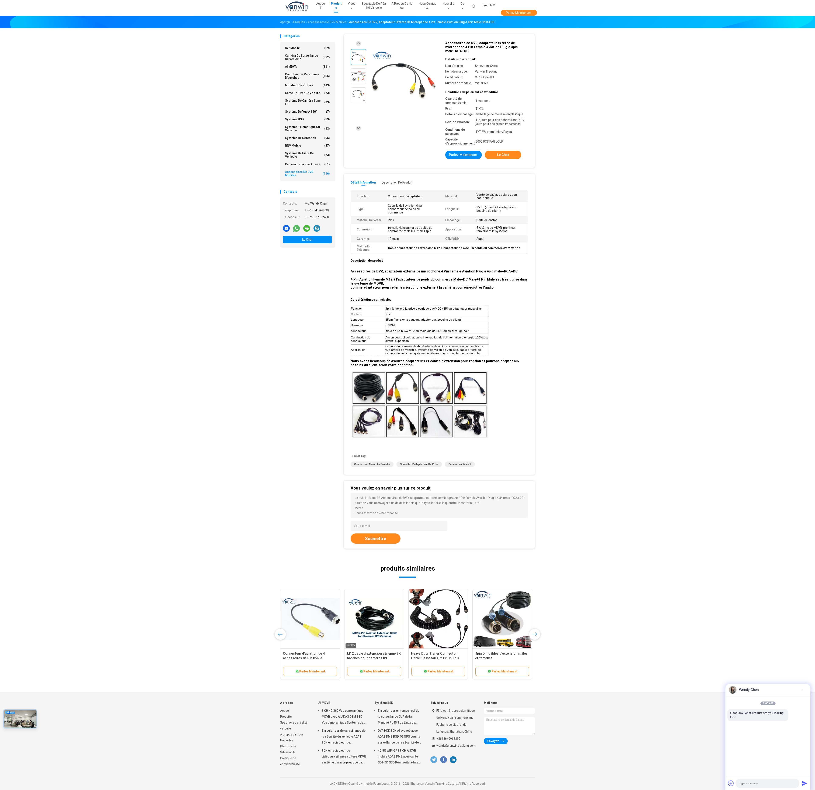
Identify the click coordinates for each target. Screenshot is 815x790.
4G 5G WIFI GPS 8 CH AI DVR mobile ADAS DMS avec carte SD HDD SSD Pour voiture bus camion (398, 757)
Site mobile (287, 752)
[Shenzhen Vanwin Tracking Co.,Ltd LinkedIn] (453, 759)
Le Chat (307, 239)
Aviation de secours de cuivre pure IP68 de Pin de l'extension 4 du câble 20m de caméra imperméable (309, 658)
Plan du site (288, 746)
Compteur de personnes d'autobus (307, 76)
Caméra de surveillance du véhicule (307, 57)
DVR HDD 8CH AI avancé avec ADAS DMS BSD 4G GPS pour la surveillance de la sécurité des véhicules (399, 737)
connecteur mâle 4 (459, 464)
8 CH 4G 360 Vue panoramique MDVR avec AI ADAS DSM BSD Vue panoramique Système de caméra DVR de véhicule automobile (342, 717)
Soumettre (375, 538)
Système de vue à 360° (307, 111)
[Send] (804, 783)
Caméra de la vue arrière (307, 164)
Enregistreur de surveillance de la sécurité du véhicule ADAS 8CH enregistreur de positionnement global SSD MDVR (343, 737)
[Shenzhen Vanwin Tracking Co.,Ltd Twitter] (433, 759)
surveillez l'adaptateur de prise (419, 464)
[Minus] (804, 689)
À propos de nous (292, 734)
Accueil (285, 710)
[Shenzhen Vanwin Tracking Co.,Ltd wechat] (306, 228)
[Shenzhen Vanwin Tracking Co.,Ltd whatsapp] (296, 228)
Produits (286, 716)
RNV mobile (307, 145)
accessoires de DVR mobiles (307, 173)
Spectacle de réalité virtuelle (294, 725)
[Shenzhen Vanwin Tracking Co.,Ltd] (296, 6)
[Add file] (731, 783)
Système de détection (307, 138)
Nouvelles (286, 740)
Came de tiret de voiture (307, 93)
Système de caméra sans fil (307, 102)
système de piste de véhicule (307, 155)
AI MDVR (307, 66)
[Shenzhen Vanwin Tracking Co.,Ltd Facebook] (443, 759)
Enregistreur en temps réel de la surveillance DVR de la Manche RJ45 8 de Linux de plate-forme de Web (398, 717)
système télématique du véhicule (307, 128)
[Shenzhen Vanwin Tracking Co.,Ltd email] (286, 228)
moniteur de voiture (307, 85)
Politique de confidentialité (290, 761)
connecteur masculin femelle (372, 464)
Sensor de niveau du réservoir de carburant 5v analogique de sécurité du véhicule (372, 658)
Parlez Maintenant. (519, 12)
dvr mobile (307, 48)
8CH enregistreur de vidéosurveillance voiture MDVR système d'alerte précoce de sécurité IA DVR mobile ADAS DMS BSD (344, 757)
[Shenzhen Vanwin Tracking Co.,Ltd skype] (316, 228)
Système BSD (307, 119)
